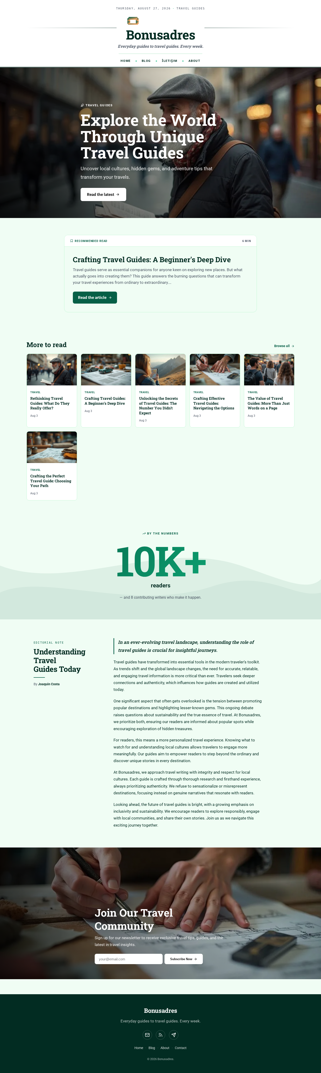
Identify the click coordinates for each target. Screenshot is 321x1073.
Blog (146, 61)
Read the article (92, 297)
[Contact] (173, 1035)
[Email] (147, 1035)
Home (125, 61)
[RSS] (160, 1035)
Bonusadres (160, 1010)
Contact (181, 1048)
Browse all (282, 346)
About (194, 61)
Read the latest (100, 194)
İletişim (169, 61)
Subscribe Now (181, 959)
